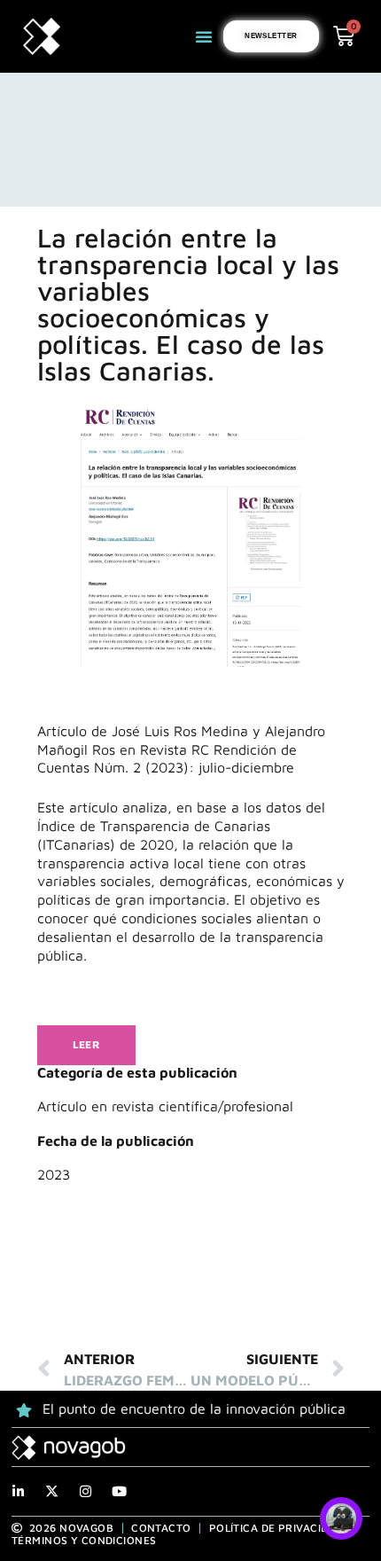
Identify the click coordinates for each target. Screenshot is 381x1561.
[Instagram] (85, 1491)
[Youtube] (119, 1491)
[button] (203, 36)
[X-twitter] (51, 1491)
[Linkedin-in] (18, 1491)
